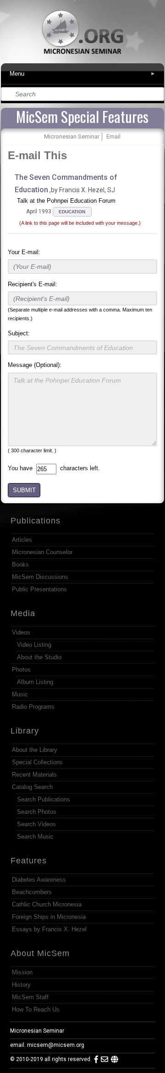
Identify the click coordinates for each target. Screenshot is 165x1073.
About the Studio (39, 657)
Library (25, 730)
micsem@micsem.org (55, 1045)
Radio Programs (33, 706)
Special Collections (37, 762)
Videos (21, 632)
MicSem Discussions (40, 576)
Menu (82, 73)
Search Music (35, 836)
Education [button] (72, 211)
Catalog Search (32, 787)
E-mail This (37, 155)
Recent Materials (34, 774)
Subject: (19, 333)
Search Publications (43, 799)
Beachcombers (32, 892)
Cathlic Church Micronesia (47, 904)
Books (20, 564)
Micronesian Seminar (37, 1031)
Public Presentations (39, 589)
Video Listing (34, 644)
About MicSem (40, 953)
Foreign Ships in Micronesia (49, 916)
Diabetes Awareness (39, 879)
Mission (22, 972)
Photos (21, 669)
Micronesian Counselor (42, 552)
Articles (22, 539)
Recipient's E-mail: (32, 284)
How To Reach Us (36, 1009)
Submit (157, 94)
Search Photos (36, 811)
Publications (35, 520)
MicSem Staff (30, 997)
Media (23, 613)
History (21, 984)
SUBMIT (24, 490)
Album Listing (35, 681)
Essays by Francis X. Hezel (49, 929)
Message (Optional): (34, 364)
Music (20, 694)
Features (29, 860)
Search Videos (36, 824)
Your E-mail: (24, 252)
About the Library (34, 749)
